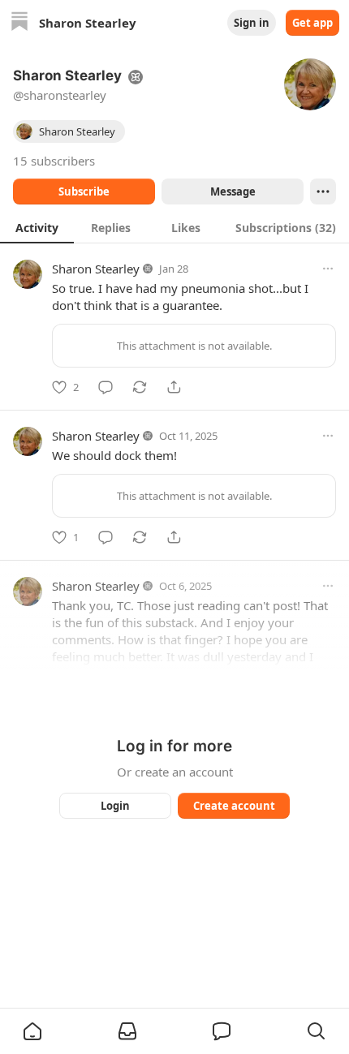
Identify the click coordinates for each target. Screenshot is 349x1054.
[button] (32, 1031)
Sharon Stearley (96, 268)
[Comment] (105, 387)
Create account (234, 805)
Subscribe (84, 191)
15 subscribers (54, 161)
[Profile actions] (323, 191)
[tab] (37, 227)
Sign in (251, 22)
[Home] (19, 23)
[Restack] (139, 387)
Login (115, 805)
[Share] (173, 387)
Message (233, 191)
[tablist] (174, 227)
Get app (312, 22)
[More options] (328, 269)
